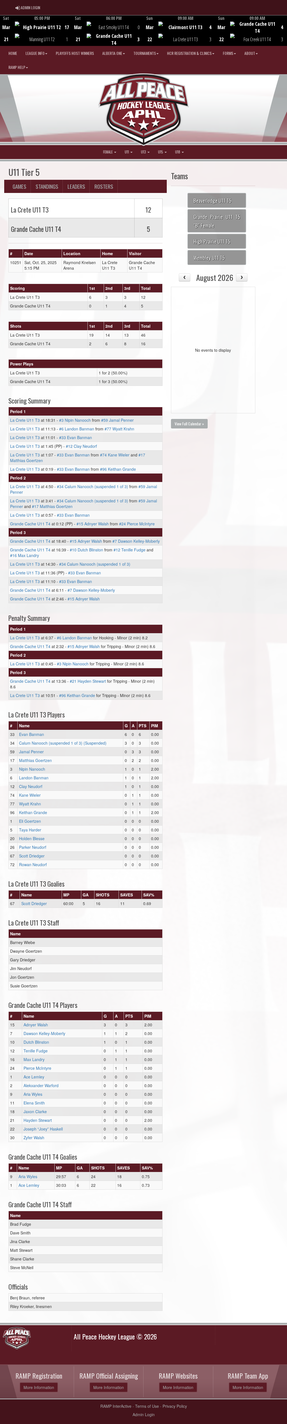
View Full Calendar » (189, 423)
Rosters (103, 186)
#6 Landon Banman (76, 429)
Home (12, 53)
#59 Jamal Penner (117, 420)
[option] (36, 30)
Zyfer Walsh (34, 1137)
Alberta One (112, 53)
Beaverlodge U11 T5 (212, 200)
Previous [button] (3, 31)
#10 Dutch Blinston (86, 550)
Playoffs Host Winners (75, 53)
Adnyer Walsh (36, 1024)
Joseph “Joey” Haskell (43, 1129)
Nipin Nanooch (32, 769)
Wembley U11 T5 (209, 257)
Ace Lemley (34, 1077)
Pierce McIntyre (37, 1068)
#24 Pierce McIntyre (137, 523)
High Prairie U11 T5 (211, 241)
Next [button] (284, 30)
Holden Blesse (32, 838)
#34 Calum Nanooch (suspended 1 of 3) (92, 486)
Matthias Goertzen (35, 760)
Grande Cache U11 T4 (30, 523)
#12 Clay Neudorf (81, 446)
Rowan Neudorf (33, 864)
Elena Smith (34, 1103)
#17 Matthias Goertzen (52, 506)
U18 (178, 152)
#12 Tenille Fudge (129, 550)
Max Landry (34, 1059)
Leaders (76, 186)
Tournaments (144, 53)
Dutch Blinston (36, 1042)
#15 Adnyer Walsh (93, 523)
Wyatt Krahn (30, 804)
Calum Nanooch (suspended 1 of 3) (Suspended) (63, 743)
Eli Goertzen (30, 821)
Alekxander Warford (41, 1085)
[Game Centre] (36, 35)
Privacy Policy (175, 1406)
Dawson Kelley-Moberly (44, 1033)
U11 (127, 152)
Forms (228, 53)
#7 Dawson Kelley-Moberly (136, 541)
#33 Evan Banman (75, 437)
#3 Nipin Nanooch (75, 420)
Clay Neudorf (30, 786)
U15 (161, 152)
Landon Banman (33, 777)
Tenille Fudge (36, 1051)
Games (19, 186)
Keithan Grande (33, 812)
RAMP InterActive (115, 1406)
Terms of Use (147, 1406)
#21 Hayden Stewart (88, 681)
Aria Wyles (33, 1094)
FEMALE (108, 152)
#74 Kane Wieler (114, 455)
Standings (47, 186)
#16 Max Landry (24, 555)
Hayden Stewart (38, 1120)
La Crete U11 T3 (25, 420)
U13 (144, 152)
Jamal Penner (31, 751)
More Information (39, 1387)
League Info (35, 53)
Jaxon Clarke (35, 1111)
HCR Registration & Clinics (189, 53)
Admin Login (144, 1414)
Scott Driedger (32, 856)
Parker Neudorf (32, 847)
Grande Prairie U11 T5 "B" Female (216, 221)
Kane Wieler (30, 795)
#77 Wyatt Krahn (119, 429)
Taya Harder (30, 830)
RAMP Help (16, 67)
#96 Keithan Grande (118, 469)
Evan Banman (31, 734)
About (249, 53)
